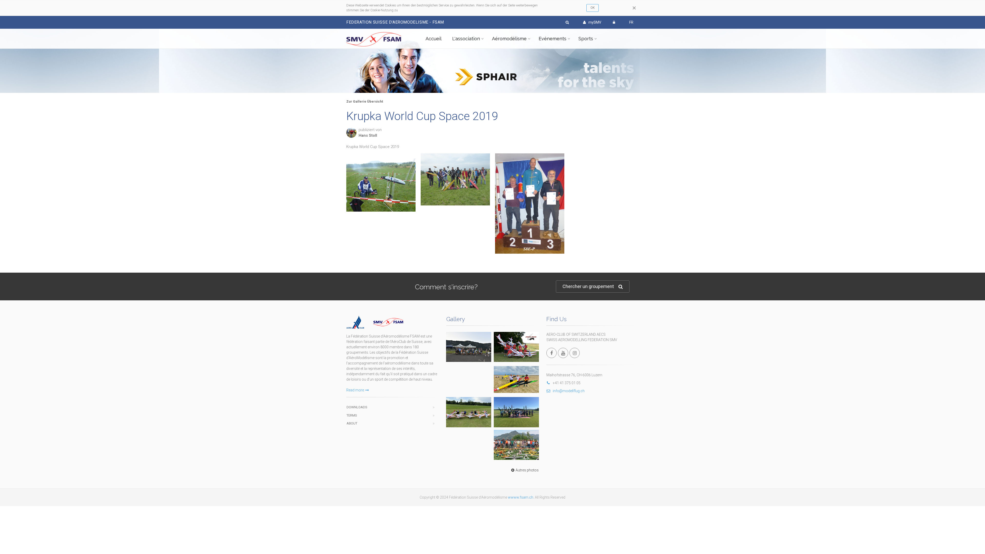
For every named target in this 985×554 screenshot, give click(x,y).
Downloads (357, 407)
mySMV (594, 22)
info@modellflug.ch (569, 391)
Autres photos (527, 470)
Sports (585, 38)
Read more (355, 390)
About (352, 423)
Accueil (433, 38)
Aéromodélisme (509, 38)
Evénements (552, 38)
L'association (466, 38)
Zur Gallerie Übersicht (364, 101)
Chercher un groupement (588, 286)
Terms (352, 415)
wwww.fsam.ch (520, 497)
